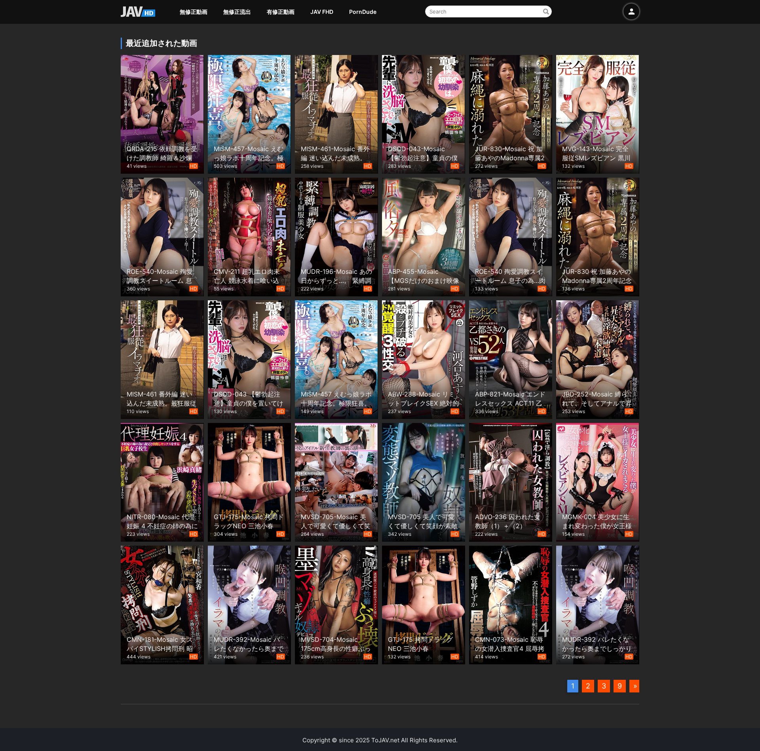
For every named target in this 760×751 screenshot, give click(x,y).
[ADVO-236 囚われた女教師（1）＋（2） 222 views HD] (510, 481)
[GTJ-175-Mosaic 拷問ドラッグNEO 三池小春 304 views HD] (249, 481)
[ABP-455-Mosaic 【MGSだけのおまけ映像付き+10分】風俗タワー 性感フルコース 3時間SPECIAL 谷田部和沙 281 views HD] (423, 236)
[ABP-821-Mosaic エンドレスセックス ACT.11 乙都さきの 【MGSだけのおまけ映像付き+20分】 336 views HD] (510, 358)
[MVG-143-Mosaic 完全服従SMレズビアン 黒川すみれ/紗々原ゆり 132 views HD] (597, 113)
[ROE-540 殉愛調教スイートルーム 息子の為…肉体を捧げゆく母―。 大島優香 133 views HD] (510, 236)
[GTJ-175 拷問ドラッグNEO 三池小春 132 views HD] (423, 604)
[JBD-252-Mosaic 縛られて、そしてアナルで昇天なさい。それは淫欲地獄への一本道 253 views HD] (597, 358)
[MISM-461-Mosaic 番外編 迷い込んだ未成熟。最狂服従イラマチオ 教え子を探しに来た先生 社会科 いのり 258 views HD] (336, 113)
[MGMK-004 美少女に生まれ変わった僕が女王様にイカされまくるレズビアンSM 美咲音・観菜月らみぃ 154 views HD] (597, 481)
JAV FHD (321, 11)
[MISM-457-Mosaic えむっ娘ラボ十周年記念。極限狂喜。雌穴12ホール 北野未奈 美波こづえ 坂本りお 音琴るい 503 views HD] (249, 113)
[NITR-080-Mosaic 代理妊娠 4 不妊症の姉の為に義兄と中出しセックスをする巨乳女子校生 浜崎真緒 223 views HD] (162, 481)
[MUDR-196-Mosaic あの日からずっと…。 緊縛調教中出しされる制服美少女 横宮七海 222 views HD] (336, 236)
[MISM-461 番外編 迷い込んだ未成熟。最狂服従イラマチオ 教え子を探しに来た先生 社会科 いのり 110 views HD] (162, 358)
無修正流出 (237, 11)
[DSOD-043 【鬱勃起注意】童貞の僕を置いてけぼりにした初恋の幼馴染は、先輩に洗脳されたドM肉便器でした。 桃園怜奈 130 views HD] (249, 358)
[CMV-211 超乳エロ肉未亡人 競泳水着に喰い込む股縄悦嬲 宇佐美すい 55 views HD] (249, 236)
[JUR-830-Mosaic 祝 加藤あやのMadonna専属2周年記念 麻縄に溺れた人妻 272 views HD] (510, 113)
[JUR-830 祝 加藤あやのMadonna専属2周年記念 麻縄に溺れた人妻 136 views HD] (597, 236)
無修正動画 (193, 11)
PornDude (362, 11)
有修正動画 (280, 11)
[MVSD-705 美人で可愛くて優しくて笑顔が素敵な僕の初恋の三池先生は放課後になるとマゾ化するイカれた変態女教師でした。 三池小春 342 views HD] (423, 481)
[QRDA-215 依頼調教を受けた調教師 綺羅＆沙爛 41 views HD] (162, 113)
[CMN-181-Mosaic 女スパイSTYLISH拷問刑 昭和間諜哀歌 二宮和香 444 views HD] (162, 604)
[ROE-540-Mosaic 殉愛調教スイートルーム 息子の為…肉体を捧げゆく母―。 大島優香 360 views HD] (162, 236)
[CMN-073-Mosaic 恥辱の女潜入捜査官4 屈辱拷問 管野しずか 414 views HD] (510, 604)
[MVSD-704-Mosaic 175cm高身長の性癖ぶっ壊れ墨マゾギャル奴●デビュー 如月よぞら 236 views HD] (336, 604)
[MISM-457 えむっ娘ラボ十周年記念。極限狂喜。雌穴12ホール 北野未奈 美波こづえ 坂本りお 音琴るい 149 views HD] (336, 358)
